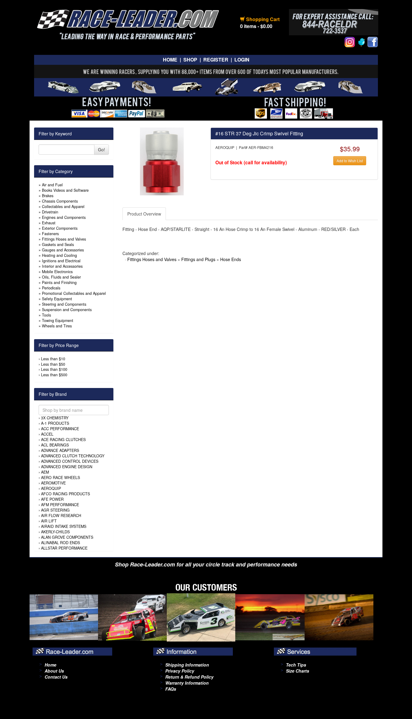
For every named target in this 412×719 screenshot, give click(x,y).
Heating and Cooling (59, 255)
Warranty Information (187, 683)
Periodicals (51, 288)
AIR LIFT (49, 521)
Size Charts (297, 671)
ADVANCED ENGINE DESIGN (66, 466)
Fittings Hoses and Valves (64, 239)
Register (215, 59)
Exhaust (48, 222)
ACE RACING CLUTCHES (63, 439)
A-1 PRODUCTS (55, 423)
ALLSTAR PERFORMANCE (64, 548)
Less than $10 (53, 358)
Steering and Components (64, 304)
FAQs (170, 689)
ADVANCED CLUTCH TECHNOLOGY (72, 456)
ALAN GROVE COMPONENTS (67, 537)
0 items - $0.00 (256, 26)
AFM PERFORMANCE (60, 504)
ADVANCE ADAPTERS (60, 450)
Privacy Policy (179, 671)
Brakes (47, 195)
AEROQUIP (51, 488)
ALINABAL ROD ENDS (60, 542)
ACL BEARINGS (55, 445)
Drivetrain (50, 212)
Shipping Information (187, 665)
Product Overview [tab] (144, 214)
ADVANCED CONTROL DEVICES (69, 461)
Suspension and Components (67, 309)
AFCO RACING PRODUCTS (65, 494)
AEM (45, 472)
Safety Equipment (57, 298)
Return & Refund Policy (189, 677)
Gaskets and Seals (58, 244)
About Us (54, 671)
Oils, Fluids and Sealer (61, 277)
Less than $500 (54, 374)
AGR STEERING (55, 510)
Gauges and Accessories (63, 250)
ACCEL (47, 434)
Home (170, 59)
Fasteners (50, 233)
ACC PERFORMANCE (60, 428)
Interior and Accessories (62, 266)
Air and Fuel (52, 185)
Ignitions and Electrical (61, 260)
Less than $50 (53, 364)
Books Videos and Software (65, 190)
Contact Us (56, 677)
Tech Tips (296, 665)
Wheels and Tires (57, 326)
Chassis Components (60, 201)
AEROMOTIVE (53, 483)
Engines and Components (64, 217)
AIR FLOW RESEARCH (61, 515)
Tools (46, 315)
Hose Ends (230, 259)
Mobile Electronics (57, 271)
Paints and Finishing (59, 282)
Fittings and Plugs (198, 259)
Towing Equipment (57, 320)
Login (241, 59)
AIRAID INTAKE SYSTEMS (63, 526)
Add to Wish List (350, 160)
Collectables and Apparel (63, 206)
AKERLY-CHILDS (55, 532)
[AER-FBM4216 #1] (162, 161)
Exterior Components (60, 228)
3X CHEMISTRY (54, 418)
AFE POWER (52, 499)
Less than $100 (54, 369)
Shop (190, 59)
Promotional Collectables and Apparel (74, 293)
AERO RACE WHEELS (60, 477)
